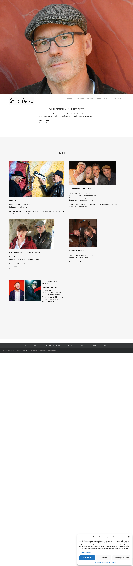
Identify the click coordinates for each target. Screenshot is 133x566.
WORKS (48, 345)
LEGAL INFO (106, 345)
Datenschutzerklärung (101, 562)
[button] (129, 537)
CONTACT (81, 345)
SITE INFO (93, 345)
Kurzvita (69, 345)
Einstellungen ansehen (121, 558)
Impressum (112, 562)
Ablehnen (103, 558)
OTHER (58, 345)
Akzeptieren (87, 558)
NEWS (25, 345)
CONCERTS (36, 345)
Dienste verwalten (85, 552)
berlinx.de (26, 350)
